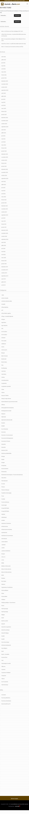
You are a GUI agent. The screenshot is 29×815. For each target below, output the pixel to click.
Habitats (3, 514)
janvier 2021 (4, 227)
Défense (3, 404)
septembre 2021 (4, 215)
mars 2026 (3, 71)
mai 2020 (3, 251)
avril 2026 (3, 68)
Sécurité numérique (5, 629)
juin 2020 (3, 248)
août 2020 (3, 242)
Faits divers (3, 477)
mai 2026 (3, 65)
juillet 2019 (3, 282)
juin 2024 (3, 135)
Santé (2, 617)
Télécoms (3, 666)
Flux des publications (5, 697)
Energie (3, 462)
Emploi (2, 459)
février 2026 (3, 75)
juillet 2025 (3, 96)
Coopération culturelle (6, 386)
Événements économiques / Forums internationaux (12, 474)
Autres (2, 346)
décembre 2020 (4, 230)
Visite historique (4, 684)
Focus (2, 496)
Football (3, 499)
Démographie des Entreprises (7, 407)
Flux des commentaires (6, 700)
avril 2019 (3, 285)
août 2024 (3, 129)
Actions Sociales (4, 298)
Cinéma (3, 377)
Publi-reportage (4, 608)
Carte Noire (3, 374)
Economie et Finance (5, 441)
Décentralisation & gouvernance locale (9, 401)
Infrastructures (4, 526)
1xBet (2, 295)
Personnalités (4, 596)
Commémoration (4, 380)
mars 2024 (3, 145)
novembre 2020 (4, 233)
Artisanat (3, 337)
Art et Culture (4, 331)
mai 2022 (3, 190)
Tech (2, 660)
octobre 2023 (4, 160)
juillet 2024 (3, 132)
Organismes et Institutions (6, 587)
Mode (2, 575)
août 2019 (3, 278)
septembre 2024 (4, 126)
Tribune (3, 678)
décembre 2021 (4, 205)
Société (2, 636)
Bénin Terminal (4, 355)
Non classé (3, 581)
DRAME (3, 426)
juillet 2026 (3, 59)
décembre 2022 (4, 169)
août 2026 (3, 56)
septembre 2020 (4, 239)
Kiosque (3, 553)
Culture (2, 392)
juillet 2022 (3, 184)
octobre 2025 (4, 87)
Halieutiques (4, 517)
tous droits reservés (24, 804)
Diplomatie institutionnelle (6, 419)
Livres (2, 559)
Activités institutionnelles (6, 301)
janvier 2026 (4, 78)
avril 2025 (3, 105)
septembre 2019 (4, 275)
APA (2, 328)
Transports (3, 675)
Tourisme (3, 669)
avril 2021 (3, 218)
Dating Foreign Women (6, 398)
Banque (3, 352)
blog (2, 365)
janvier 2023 (4, 166)
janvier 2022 (4, 202)
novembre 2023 (4, 157)
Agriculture (3, 322)
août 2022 (3, 181)
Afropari (3, 319)
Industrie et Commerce (6, 523)
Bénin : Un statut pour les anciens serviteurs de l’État (12, 46)
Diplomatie (3, 416)
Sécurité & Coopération (6, 626)
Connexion (3, 694)
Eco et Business (4, 429)
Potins (2, 605)
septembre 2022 (4, 178)
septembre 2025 (4, 90)
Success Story (4, 657)
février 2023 (3, 163)
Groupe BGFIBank (5, 508)
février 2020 (3, 260)
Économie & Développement (7, 438)
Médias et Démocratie (5, 566)
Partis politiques (4, 590)
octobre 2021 (4, 212)
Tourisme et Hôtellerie (5, 672)
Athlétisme (3, 343)
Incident (3, 520)
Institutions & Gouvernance (7, 535)
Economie (3, 432)
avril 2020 (3, 254)
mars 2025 (3, 108)
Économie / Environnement (7, 435)
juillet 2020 (3, 245)
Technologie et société (6, 663)
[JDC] (10, 3)
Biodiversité (3, 359)
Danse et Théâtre (4, 395)
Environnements (4, 468)
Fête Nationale (4, 480)
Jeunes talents (4, 541)
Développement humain (6, 410)
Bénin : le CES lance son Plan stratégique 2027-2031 (12, 31)
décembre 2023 (4, 154)
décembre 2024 (4, 117)
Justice (2, 547)
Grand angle (4, 505)
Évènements (4, 471)
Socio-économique (5, 642)
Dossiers (3, 422)
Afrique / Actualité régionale (7, 316)
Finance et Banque (5, 489)
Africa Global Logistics (6, 313)
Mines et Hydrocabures (6, 569)
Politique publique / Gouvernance (8, 602)
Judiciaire (3, 544)
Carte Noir (3, 371)
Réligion (3, 614)
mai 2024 (3, 138)
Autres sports (4, 349)
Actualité (3, 304)
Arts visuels (3, 340)
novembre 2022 (4, 172)
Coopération (4, 383)
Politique (3, 599)
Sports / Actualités (5, 654)
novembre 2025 (4, 84)
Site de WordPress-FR (5, 703)
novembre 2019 (4, 269)
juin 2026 (3, 62)
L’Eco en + (3, 556)
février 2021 (3, 224)
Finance (3, 486)
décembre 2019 (4, 266)
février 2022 (3, 199)
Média (2, 563)
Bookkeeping (4, 368)
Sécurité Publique (5, 633)
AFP (2, 310)
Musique (3, 578)
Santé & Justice (4, 620)
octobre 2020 (4, 236)
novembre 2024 (4, 120)
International (4, 538)
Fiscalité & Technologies (6, 492)
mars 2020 (3, 257)
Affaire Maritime (4, 307)
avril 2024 (3, 141)
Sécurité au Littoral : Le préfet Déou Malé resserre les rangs (13, 43)
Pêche (2, 593)
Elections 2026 (4, 450)
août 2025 (3, 93)
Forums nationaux (5, 502)
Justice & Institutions (5, 550)
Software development (6, 645)
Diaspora (3, 413)
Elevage (3, 456)
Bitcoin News (4, 362)
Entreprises (3, 465)
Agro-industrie (4, 325)
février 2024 (3, 148)
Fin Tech (3, 483)
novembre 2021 (4, 208)
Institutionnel (4, 532)
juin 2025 (3, 99)
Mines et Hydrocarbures (6, 572)
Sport (2, 651)
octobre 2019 (4, 272)
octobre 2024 (4, 123)
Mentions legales (14, 798)
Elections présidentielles (6, 453)
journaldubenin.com (15, 804)
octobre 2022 (4, 175)
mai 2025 (3, 102)
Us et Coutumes (4, 681)
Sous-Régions (4, 648)
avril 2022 (3, 193)
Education (3, 444)
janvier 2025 (4, 114)
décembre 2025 (4, 81)
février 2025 (3, 111)
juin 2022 (3, 187)
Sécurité (3, 623)
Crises (2, 389)
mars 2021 (3, 221)
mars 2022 (3, 196)
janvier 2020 (4, 263)
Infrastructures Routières (6, 529)
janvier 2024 (4, 151)
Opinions (3, 584)
